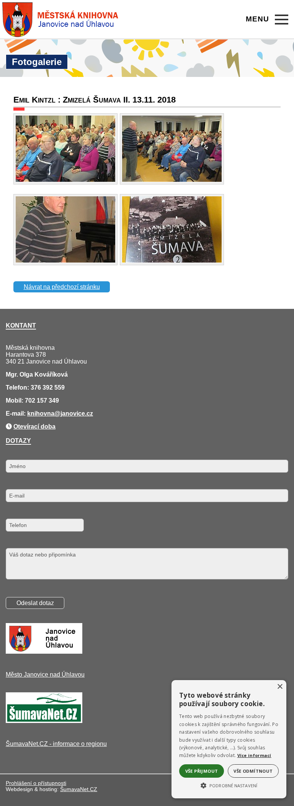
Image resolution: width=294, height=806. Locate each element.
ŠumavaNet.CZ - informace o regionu (56, 744)
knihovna (40, 413)
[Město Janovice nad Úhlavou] (44, 651)
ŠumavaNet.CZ (78, 789)
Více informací (254, 755)
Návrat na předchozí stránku (62, 287)
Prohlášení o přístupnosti (36, 783)
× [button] (280, 687)
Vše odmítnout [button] (253, 771)
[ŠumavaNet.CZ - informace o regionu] (44, 721)
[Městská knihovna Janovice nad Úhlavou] (60, 19)
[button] (229, 785)
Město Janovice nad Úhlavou (45, 674)
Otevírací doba (34, 426)
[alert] (229, 739)
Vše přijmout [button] (201, 771)
